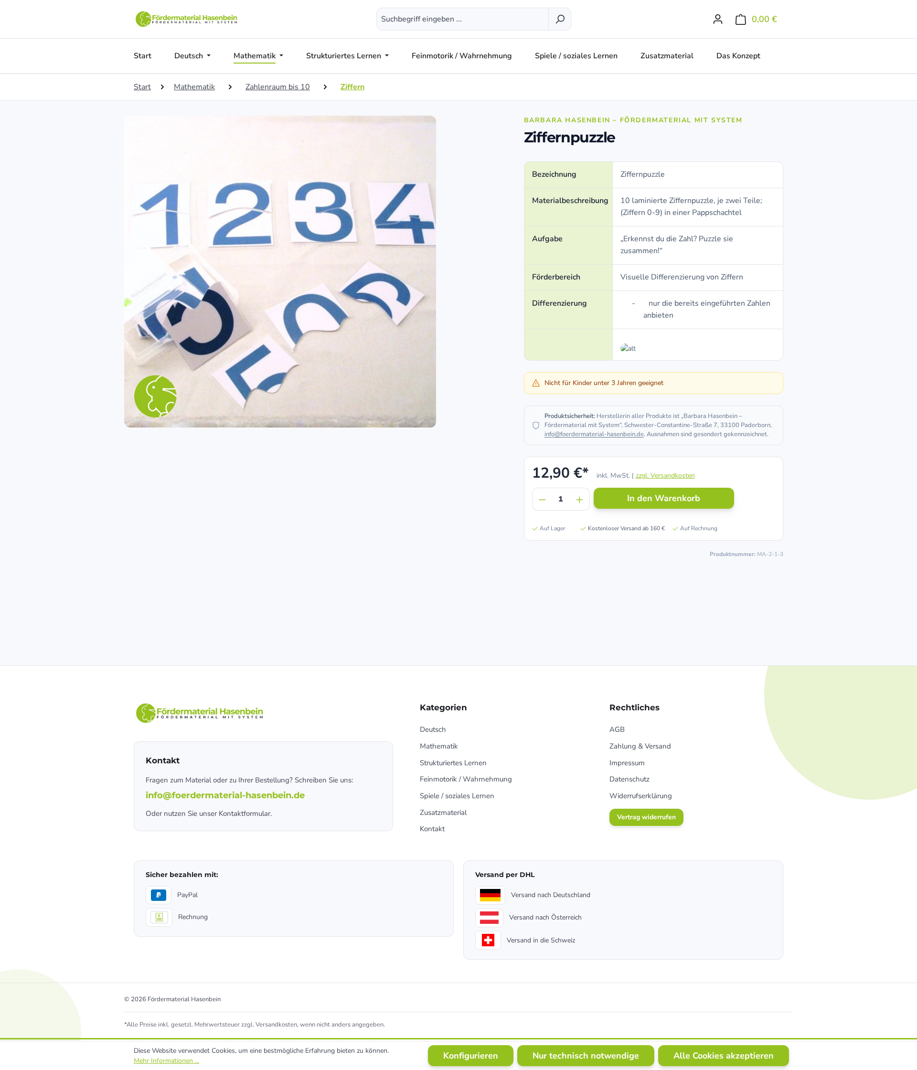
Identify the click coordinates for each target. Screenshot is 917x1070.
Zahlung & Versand (640, 746)
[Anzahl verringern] (542, 499)
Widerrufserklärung (640, 796)
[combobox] (462, 19)
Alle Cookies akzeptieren (723, 1055)
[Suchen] (559, 19)
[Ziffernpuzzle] (280, 272)
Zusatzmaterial (443, 812)
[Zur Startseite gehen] (187, 19)
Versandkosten (276, 1024)
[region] (319, 272)
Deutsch (433, 729)
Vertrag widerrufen (646, 817)
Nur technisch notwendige (586, 1055)
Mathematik (439, 746)
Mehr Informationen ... (166, 1060)
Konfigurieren (470, 1055)
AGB (617, 729)
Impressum (627, 763)
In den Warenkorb (663, 498)
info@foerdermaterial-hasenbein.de (594, 434)
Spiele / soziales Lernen (457, 796)
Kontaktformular (244, 813)
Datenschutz (629, 779)
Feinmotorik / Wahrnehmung (466, 779)
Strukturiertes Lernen (453, 763)
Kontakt (432, 829)
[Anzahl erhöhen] (580, 499)
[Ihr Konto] (717, 19)
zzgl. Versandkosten (665, 475)
